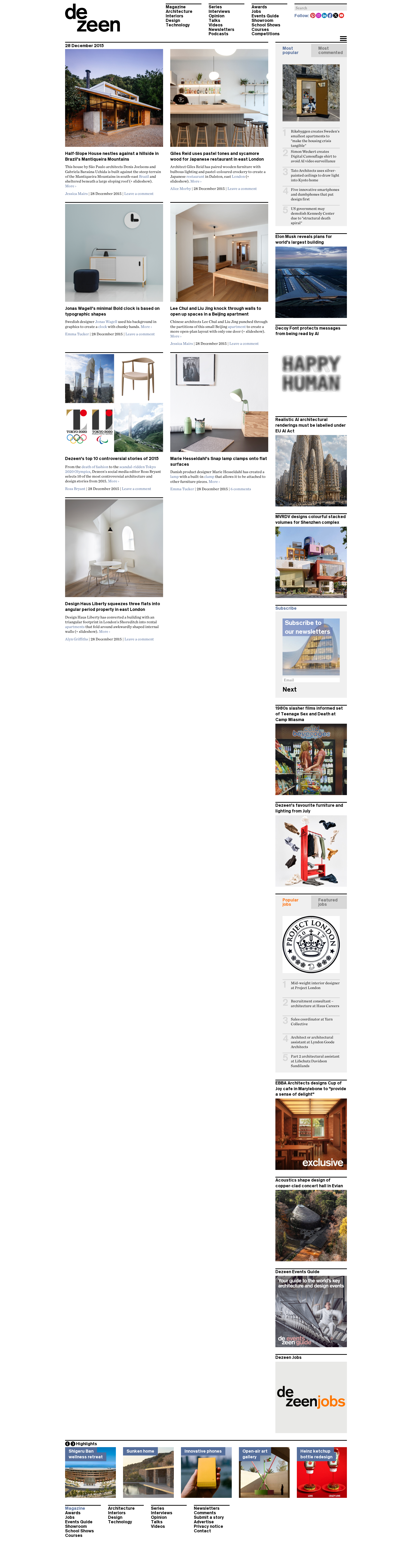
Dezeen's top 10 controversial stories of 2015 (112, 458)
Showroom (262, 20)
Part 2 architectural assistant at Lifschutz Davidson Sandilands (315, 1061)
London (238, 176)
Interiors (174, 16)
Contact (202, 1531)
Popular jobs (291, 902)
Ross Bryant (75, 488)
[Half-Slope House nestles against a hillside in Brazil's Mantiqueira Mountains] (114, 100)
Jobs (256, 11)
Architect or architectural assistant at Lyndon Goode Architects (313, 1042)
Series (215, 7)
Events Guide (265, 16)
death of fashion (95, 466)
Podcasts (218, 34)
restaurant (195, 176)
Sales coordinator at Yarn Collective (312, 1021)
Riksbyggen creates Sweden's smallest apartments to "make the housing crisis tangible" (315, 138)
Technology (178, 25)
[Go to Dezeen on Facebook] (330, 16)
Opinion (216, 16)
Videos (216, 25)
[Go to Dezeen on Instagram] (319, 16)
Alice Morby (180, 188)
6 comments (241, 488)
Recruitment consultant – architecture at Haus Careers (315, 1003)
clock (102, 326)
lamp (174, 476)
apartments (75, 626)
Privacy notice (208, 1526)
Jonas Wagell (106, 321)
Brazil (144, 176)
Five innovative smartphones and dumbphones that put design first (315, 194)
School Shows (266, 25)
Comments (205, 1513)
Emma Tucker (77, 334)
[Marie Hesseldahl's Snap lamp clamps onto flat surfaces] (219, 405)
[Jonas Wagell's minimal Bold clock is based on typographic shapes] (114, 255)
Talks (214, 20)
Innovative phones (203, 1451)
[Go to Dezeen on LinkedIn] (324, 16)
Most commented (330, 50)
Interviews (219, 11)
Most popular (291, 50)
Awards (259, 7)
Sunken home (140, 1451)
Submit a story (209, 1517)
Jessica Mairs (76, 193)
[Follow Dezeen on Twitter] (336, 16)
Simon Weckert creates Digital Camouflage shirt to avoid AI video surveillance (313, 156)
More (70, 185)
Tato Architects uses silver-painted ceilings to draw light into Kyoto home (315, 175)
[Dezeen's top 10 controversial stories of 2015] (114, 405)
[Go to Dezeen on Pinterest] (313, 16)
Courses (260, 29)
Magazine (176, 7)
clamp (209, 476)
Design (173, 20)
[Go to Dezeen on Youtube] (342, 16)
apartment (237, 326)
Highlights (86, 1444)
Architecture (179, 11)
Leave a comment (139, 193)
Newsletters (221, 29)
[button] (343, 39)
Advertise (204, 1522)
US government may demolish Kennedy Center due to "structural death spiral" (313, 215)
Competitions (266, 34)
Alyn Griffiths (76, 639)
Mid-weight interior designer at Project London (315, 985)
